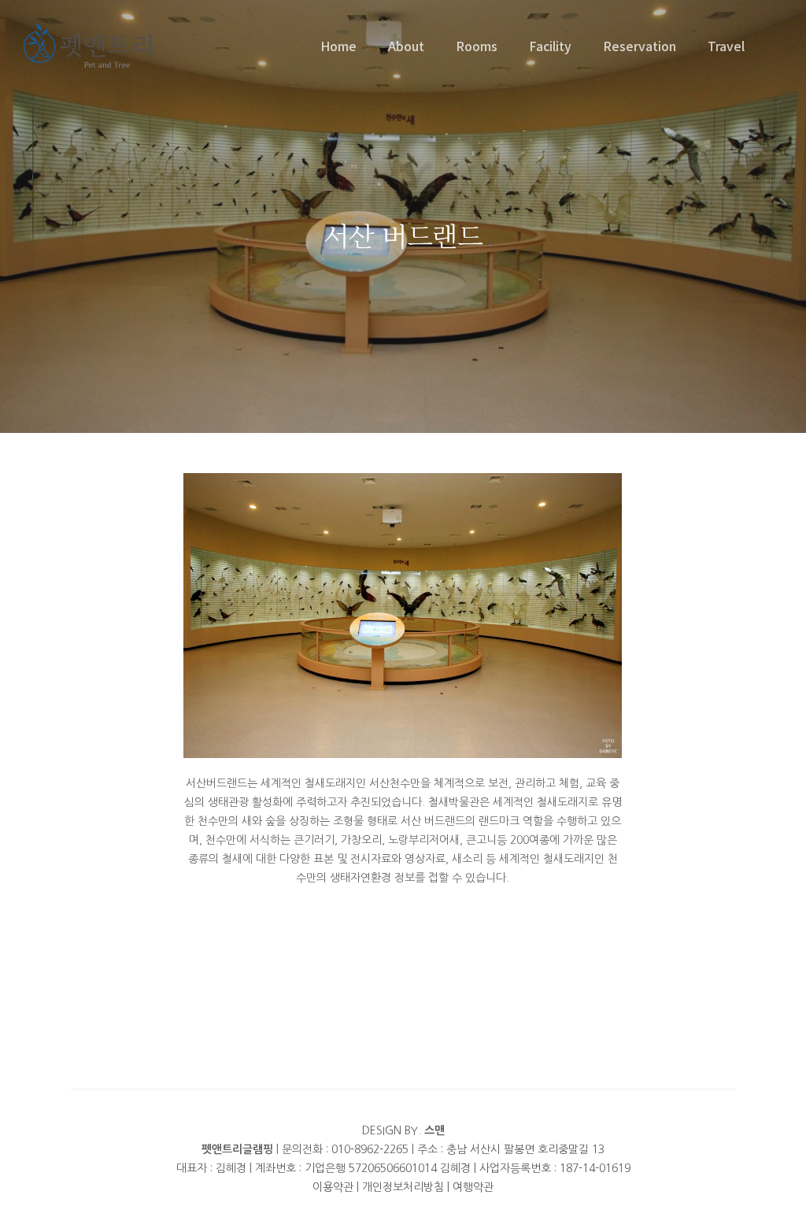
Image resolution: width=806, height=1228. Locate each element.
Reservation (639, 45)
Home (338, 45)
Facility (550, 45)
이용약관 (332, 1187)
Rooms (476, 45)
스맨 (434, 1130)
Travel (726, 45)
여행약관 (473, 1187)
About (406, 45)
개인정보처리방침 (403, 1187)
